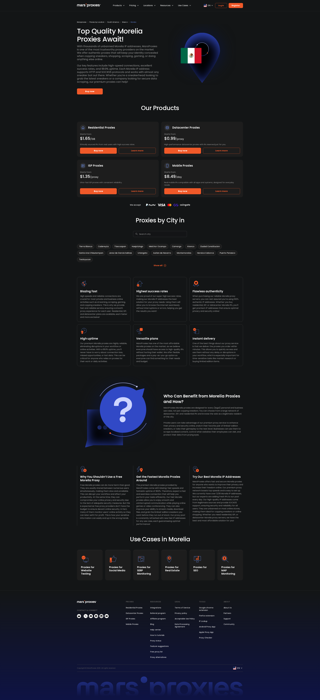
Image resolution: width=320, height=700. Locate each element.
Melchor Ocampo (157, 246)
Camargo (176, 246)
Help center (155, 629)
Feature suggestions (159, 646)
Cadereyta (103, 246)
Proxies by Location (97, 22)
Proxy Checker (205, 637)
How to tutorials (157, 635)
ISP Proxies (130, 618)
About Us (228, 607)
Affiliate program (158, 618)
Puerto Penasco (227, 253)
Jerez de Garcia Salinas (120, 253)
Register (236, 5)
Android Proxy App (207, 626)
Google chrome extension (206, 608)
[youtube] (107, 616)
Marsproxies (81, 22)
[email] (79, 616)
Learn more (137, 150)
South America (113, 22)
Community (229, 624)
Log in (221, 5)
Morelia (133, 22)
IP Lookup (203, 621)
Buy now (89, 91)
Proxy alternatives (158, 657)
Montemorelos (184, 253)
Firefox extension (206, 615)
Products (117, 5)
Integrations (155, 607)
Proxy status (155, 640)
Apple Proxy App (206, 632)
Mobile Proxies (132, 624)
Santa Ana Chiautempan (91, 253)
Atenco (190, 246)
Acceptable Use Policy (185, 618)
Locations (148, 5)
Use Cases (183, 5)
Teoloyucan (85, 259)
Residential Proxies (134, 607)
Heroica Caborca (205, 253)
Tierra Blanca (85, 246)
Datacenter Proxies (134, 613)
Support (227, 618)
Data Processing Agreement (182, 625)
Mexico (125, 22)
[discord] (91, 616)
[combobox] (162, 234)
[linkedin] (101, 616)
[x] (86, 616)
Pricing (132, 5)
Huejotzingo (137, 246)
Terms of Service (182, 607)
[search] (136, 234)
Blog (152, 624)
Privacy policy (181, 613)
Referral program (158, 613)
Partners (227, 613)
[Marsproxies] (89, 5)
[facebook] (96, 616)
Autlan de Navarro (162, 253)
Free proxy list (156, 651)
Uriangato (142, 253)
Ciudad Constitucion (210, 246)
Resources (165, 5)
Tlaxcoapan (120, 246)
